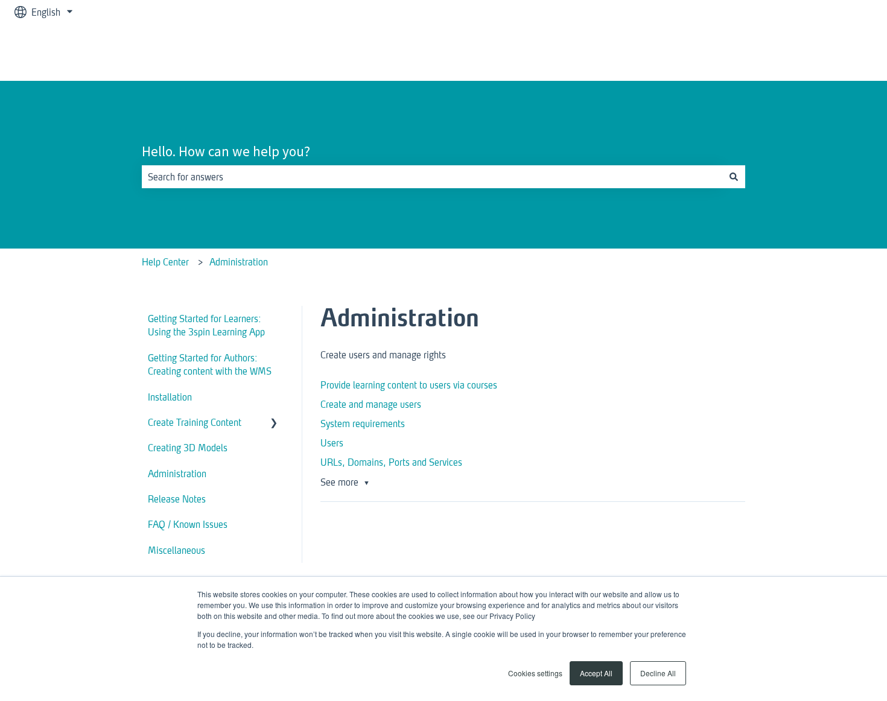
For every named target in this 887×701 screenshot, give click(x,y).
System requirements (362, 423)
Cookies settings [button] (535, 673)
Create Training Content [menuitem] (194, 422)
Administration (238, 261)
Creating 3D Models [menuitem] (187, 447)
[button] (274, 423)
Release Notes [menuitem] (177, 498)
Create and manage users (370, 404)
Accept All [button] (596, 673)
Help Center (165, 261)
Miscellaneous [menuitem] (176, 550)
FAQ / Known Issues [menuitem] (187, 524)
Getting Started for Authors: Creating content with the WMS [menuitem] (210, 364)
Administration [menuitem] (177, 473)
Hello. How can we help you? (226, 151)
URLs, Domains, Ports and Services (391, 461)
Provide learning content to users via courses (408, 384)
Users (331, 442)
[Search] (733, 176)
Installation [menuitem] (170, 396)
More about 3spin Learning (807, 52)
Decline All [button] (658, 673)
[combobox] (432, 176)
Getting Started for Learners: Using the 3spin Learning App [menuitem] (206, 325)
